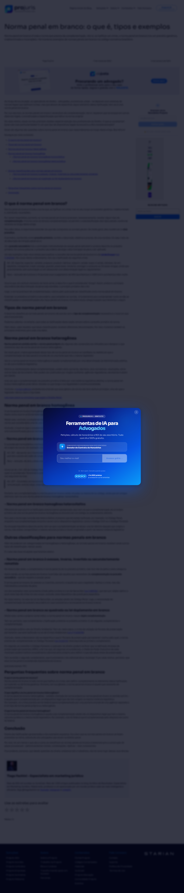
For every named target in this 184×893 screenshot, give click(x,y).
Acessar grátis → (114, 458)
